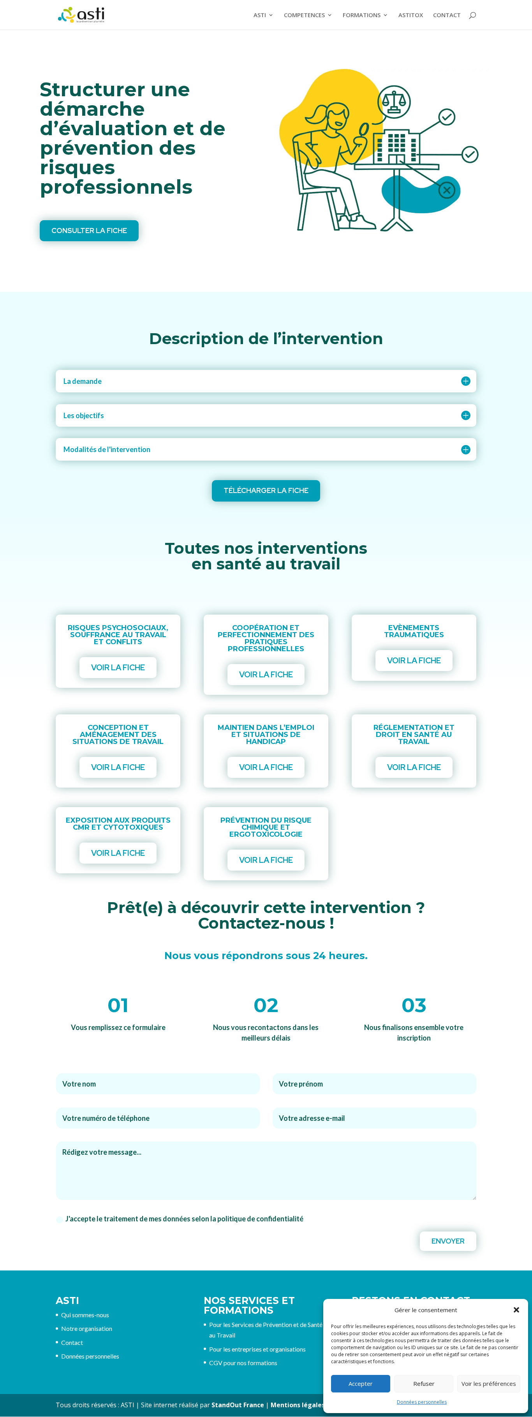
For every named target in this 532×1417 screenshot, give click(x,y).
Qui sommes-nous (85, 1314)
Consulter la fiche (89, 230)
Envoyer (448, 1241)
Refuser (424, 1383)
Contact (72, 1342)
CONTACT (447, 15)
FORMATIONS (362, 15)
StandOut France (237, 1405)
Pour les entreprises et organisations (257, 1349)
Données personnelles (422, 1402)
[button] (516, 1310)
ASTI (260, 15)
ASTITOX (410, 15)
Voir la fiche (118, 668)
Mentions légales (298, 1405)
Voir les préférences (489, 1383)
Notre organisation (86, 1328)
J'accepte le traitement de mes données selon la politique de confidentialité (184, 1218)
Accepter (361, 1383)
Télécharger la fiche (266, 490)
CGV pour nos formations (243, 1362)
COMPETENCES (304, 15)
